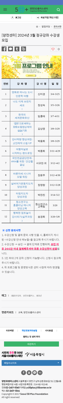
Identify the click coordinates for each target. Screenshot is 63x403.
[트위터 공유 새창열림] (17, 48)
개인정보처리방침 (29, 330)
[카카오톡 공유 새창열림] (10, 48)
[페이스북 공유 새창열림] (4, 48)
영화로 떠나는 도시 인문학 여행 (22, 94)
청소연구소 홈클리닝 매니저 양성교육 (22, 205)
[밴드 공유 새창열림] (23, 48)
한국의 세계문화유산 (22, 116)
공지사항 (57, 26)
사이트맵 (49, 330)
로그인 (18, 17)
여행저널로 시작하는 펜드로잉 (22, 151)
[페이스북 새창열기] (23, 372)
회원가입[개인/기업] (50, 17)
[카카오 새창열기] (34, 372)
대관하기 (31, 344)
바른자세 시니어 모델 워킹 (22, 175)
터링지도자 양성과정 (22, 195)
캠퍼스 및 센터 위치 (31, 336)
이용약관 (10, 330)
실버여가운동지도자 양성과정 (22, 185)
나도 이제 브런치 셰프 (22, 103)
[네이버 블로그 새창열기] (40, 372)
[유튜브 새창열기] (29, 372)
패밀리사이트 (16, 363)
